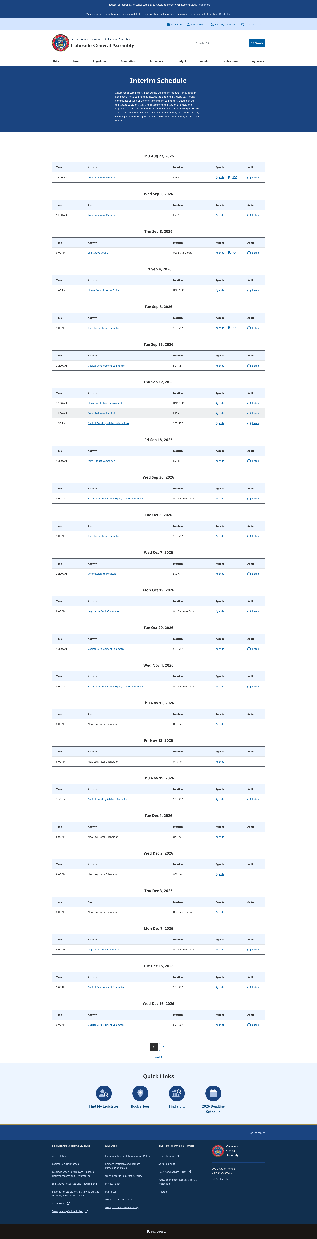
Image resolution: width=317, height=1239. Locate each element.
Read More (204, 4)
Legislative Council (98, 252)
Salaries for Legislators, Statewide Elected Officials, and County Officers (75, 1193)
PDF (234, 177)
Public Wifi (111, 1191)
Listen (255, 177)
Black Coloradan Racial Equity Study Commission (115, 498)
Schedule (176, 24)
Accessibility (59, 1156)
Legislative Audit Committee (103, 611)
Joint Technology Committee (104, 328)
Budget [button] (181, 61)
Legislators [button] (100, 61)
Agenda (220, 177)
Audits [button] (204, 61)
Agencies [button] (258, 61)
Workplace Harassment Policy (121, 1207)
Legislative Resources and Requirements (74, 1183)
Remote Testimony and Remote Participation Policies (122, 1165)
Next (158, 1057)
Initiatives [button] (156, 61)
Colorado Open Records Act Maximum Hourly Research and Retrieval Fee (73, 1173)
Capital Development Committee (106, 365)
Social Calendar (167, 1163)
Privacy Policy (112, 1183)
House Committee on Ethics (103, 290)
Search (259, 43)
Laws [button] (76, 61)
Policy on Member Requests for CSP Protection (178, 1181)
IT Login (163, 1191)
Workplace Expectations (118, 1199)
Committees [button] (128, 61)
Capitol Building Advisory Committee (108, 423)
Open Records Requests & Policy (123, 1175)
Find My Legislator (225, 24)
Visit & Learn (198, 24)
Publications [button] (230, 61)
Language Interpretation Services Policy (127, 1156)
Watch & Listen (253, 24)
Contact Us (222, 1179)
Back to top (255, 1132)
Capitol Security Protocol (66, 1163)
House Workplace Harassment (105, 403)
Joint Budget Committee (101, 460)
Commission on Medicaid (102, 177)
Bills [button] (56, 61)
